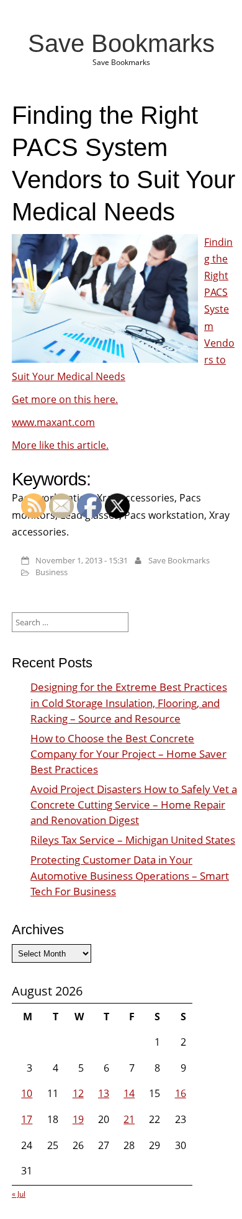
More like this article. (60, 445)
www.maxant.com (53, 422)
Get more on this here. (65, 399)
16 (180, 1093)
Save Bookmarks (121, 43)
